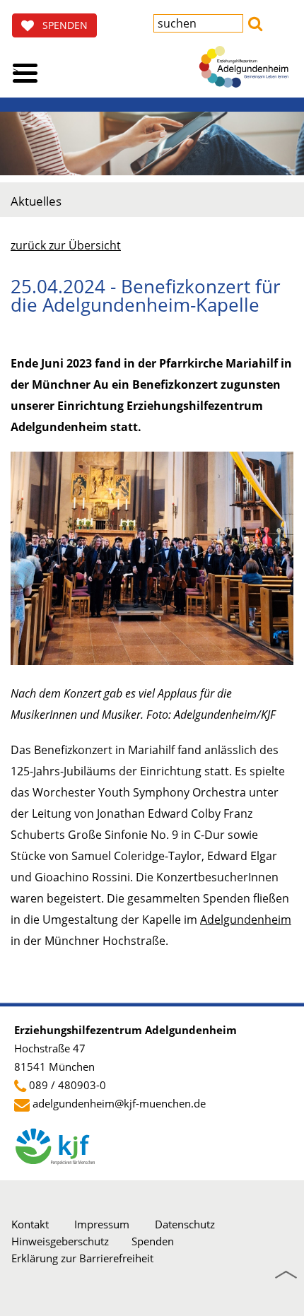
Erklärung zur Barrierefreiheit (82, 1258)
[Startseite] (243, 66)
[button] (255, 22)
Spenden (152, 1241)
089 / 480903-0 (67, 1085)
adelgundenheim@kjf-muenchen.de (119, 1103)
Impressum (101, 1224)
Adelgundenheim (245, 919)
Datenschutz (185, 1224)
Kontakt (30, 1224)
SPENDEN (61, 25)
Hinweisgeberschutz (60, 1241)
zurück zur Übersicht (66, 245)
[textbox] (198, 23)
